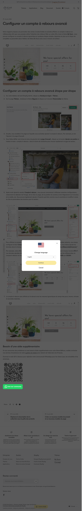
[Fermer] (56, 243)
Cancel (40, 267)
